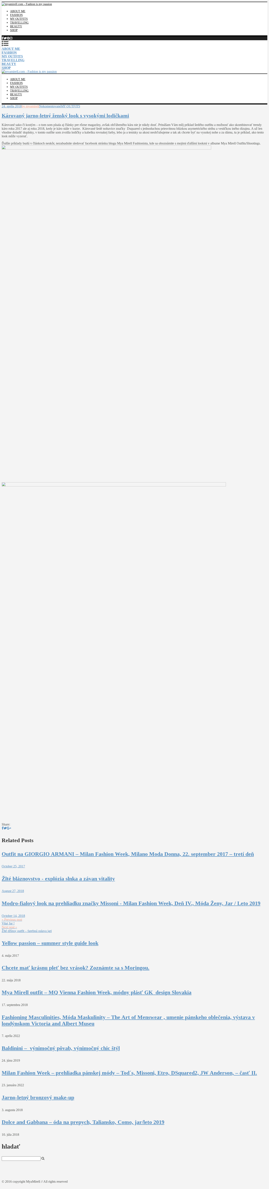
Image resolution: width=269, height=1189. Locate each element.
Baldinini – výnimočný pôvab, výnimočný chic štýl (61, 1048)
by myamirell (30, 106)
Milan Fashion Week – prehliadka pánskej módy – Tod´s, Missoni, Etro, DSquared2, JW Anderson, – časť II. (129, 1073)
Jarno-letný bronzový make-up (38, 1097)
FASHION (16, 15)
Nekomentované (50, 106)
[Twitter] (5, 38)
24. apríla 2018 (12, 106)
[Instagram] (11, 38)
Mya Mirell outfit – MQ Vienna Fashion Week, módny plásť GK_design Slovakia (96, 992)
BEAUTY (16, 26)
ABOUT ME (17, 11)
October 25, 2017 (13, 866)
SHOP (14, 30)
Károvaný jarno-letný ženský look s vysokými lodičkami (65, 115)
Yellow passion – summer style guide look (50, 943)
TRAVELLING (19, 22)
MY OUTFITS (19, 18)
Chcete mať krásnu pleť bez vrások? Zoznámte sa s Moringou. (75, 968)
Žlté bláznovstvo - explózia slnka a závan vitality (58, 879)
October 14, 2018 (13, 916)
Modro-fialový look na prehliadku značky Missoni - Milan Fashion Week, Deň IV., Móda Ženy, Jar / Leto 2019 (131, 903)
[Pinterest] (8, 38)
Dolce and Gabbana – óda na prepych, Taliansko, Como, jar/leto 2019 (83, 1122)
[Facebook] (3, 38)
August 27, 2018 (13, 891)
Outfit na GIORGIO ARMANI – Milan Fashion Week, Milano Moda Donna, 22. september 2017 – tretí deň (128, 854)
